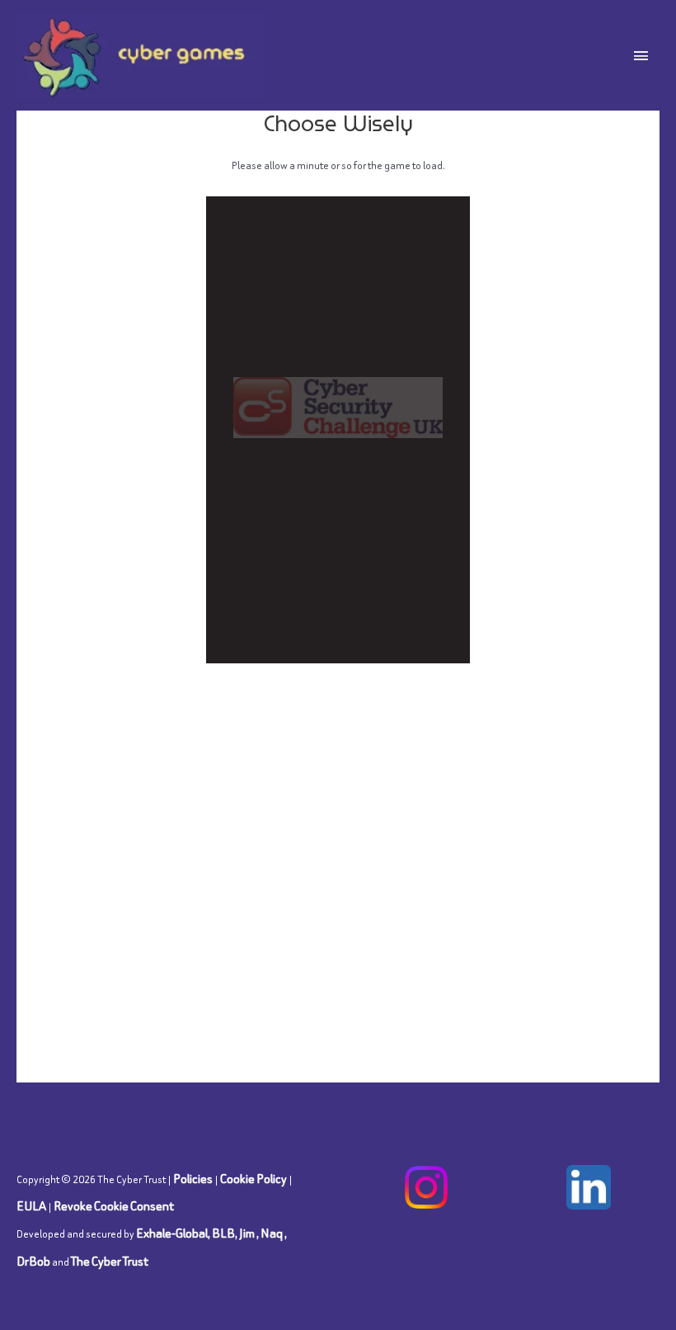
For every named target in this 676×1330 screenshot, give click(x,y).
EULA (31, 1205)
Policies (193, 1178)
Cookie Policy (253, 1178)
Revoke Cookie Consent (114, 1205)
